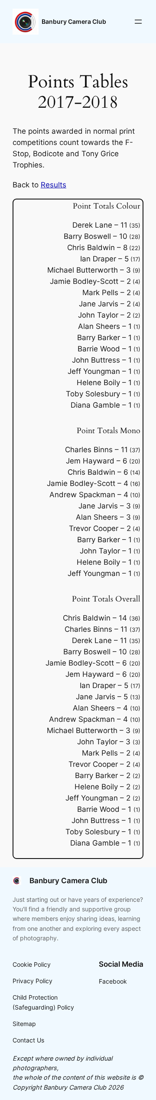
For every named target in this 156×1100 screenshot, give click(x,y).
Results (53, 184)
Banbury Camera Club (74, 21)
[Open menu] (138, 21)
